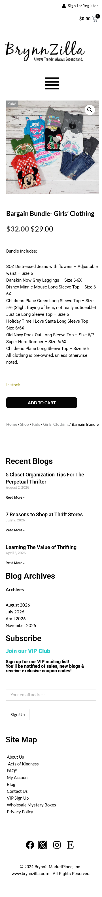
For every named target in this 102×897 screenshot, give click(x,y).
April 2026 (16, 618)
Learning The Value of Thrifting (41, 547)
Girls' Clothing (56, 424)
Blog (11, 784)
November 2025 (21, 625)
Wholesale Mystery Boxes (31, 804)
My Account (18, 777)
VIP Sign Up (18, 797)
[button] (90, 110)
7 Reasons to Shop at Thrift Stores (44, 514)
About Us (15, 756)
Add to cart (42, 402)
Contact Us (17, 791)
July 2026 (15, 611)
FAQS (12, 770)
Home (11, 424)
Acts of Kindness (23, 763)
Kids (36, 424)
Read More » (15, 497)
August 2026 (18, 604)
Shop (24, 424)
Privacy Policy (20, 811)
